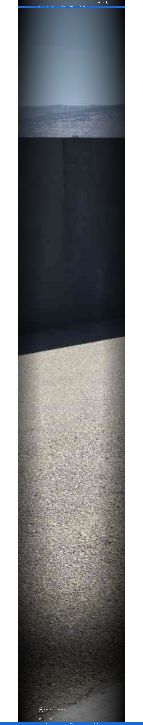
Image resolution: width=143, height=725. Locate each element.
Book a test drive (42, 2)
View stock (71, 723)
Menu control (36, 3)
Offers (47, 723)
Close (102, 7)
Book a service (51, 2)
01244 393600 (61, 2)
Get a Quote (96, 723)
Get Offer (84, 6)
